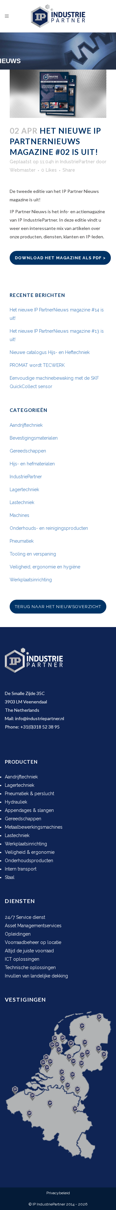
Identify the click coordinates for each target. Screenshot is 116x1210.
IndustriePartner (77, 161)
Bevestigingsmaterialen (34, 438)
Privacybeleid (58, 1193)
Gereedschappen (28, 450)
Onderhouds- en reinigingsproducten (49, 528)
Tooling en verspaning (33, 554)
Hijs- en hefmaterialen (32, 463)
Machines (19, 515)
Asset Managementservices (33, 925)
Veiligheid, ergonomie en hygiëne (45, 566)
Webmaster (22, 170)
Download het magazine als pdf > (60, 257)
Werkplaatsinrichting (31, 579)
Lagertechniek (24, 489)
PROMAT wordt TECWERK (37, 365)
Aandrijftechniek (26, 425)
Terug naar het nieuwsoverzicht (58, 606)
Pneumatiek (22, 541)
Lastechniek (22, 502)
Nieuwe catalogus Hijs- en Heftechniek (50, 352)
